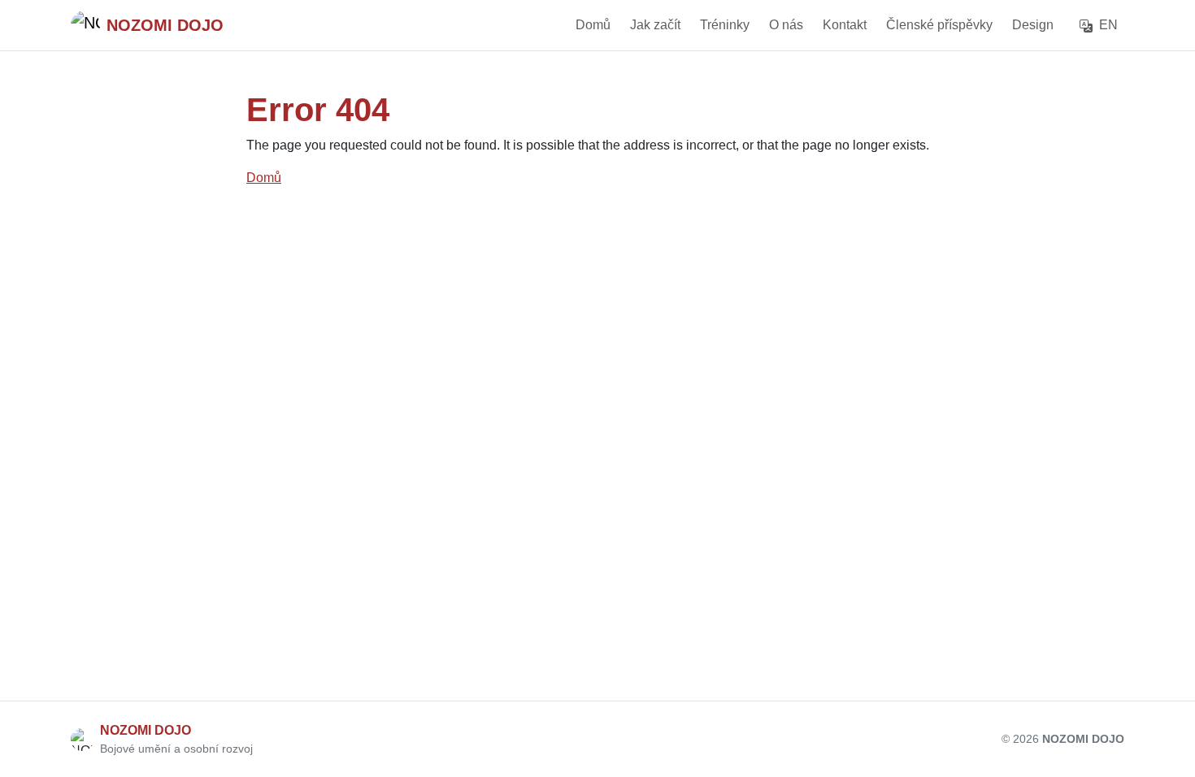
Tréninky (725, 25)
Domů (593, 25)
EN (1107, 25)
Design (1033, 25)
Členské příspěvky (939, 25)
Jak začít (655, 25)
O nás (786, 25)
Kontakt (845, 25)
